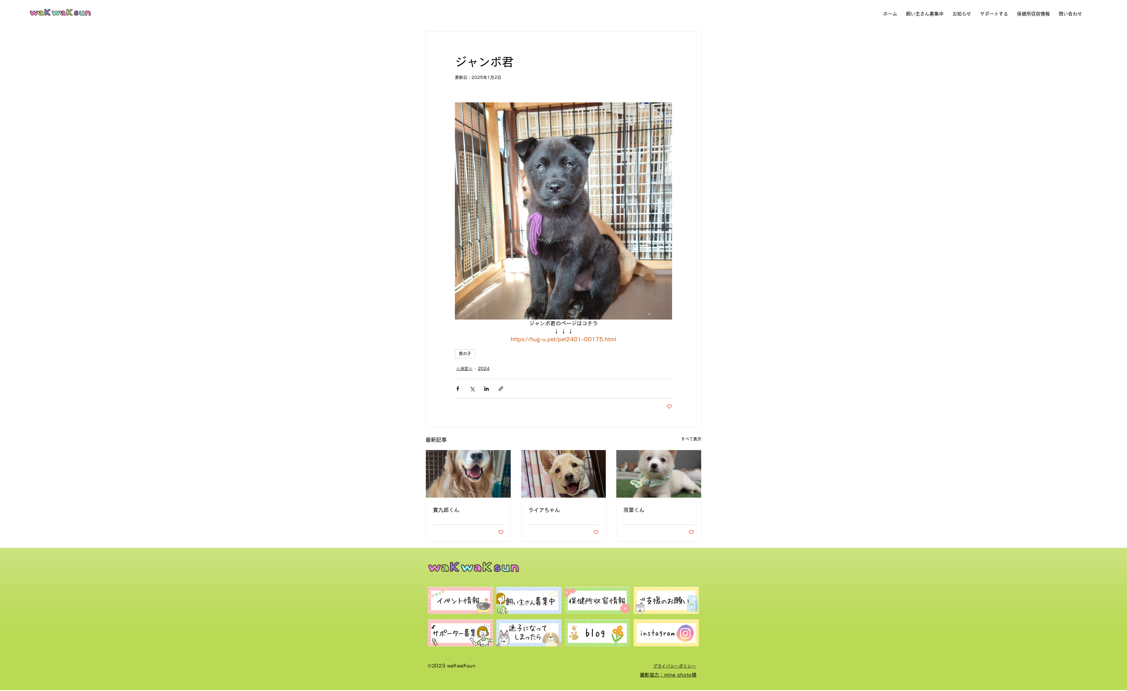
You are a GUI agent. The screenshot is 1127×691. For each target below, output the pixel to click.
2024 (484, 368)
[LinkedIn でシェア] (486, 388)
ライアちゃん (544, 510)
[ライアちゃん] (563, 474)
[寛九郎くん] (468, 474)
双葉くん (634, 510)
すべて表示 (691, 439)
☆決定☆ (464, 368)
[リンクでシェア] (501, 388)
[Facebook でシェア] (457, 388)
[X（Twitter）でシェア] (472, 388)
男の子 (465, 354)
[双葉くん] (658, 474)
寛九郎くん (446, 510)
